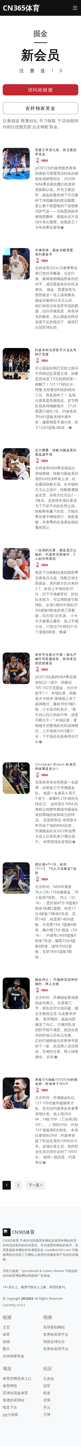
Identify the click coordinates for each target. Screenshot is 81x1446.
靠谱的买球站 (13, 1400)
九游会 (48, 1378)
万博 (46, 1414)
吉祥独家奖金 (40, 108)
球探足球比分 (54, 1341)
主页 (6, 1327)
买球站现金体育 (15, 1392)
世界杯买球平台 (55, 1334)
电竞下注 (10, 1407)
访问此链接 (40, 90)
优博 (46, 1400)
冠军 (46, 1385)
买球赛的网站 (54, 1327)
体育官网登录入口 (17, 1378)
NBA (44, 160)
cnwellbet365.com (58, 1250)
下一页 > (35, 1185)
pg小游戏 (10, 1414)
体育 (6, 1334)
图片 (6, 1348)
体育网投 (10, 1385)
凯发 (46, 1392)
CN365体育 (21, 8)
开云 (46, 1407)
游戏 (6, 1341)
